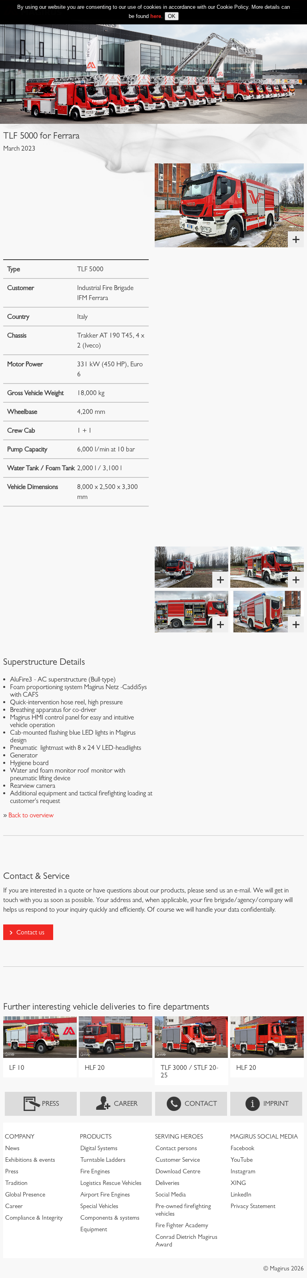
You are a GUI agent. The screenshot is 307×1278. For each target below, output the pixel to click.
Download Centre (177, 1171)
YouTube (242, 1159)
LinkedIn (241, 1194)
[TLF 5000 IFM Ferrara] (229, 205)
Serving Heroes (179, 1136)
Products (96, 1136)
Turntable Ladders (103, 1159)
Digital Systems (99, 1148)
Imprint (276, 1103)
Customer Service (177, 1159)
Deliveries (167, 1183)
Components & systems (110, 1217)
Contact (201, 1103)
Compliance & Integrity (34, 1217)
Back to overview (30, 815)
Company (19, 1136)
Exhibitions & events (30, 1159)
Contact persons (176, 1148)
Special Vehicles (99, 1206)
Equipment (93, 1229)
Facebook (242, 1148)
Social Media (170, 1194)
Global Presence (25, 1194)
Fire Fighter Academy (181, 1225)
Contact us (30, 932)
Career (126, 1103)
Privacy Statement (253, 1206)
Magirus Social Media (264, 1136)
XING (238, 1183)
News (12, 1148)
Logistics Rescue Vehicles (111, 1183)
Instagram (243, 1171)
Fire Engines (95, 1171)
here (155, 16)
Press (50, 1103)
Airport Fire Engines (105, 1194)
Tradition (16, 1183)
